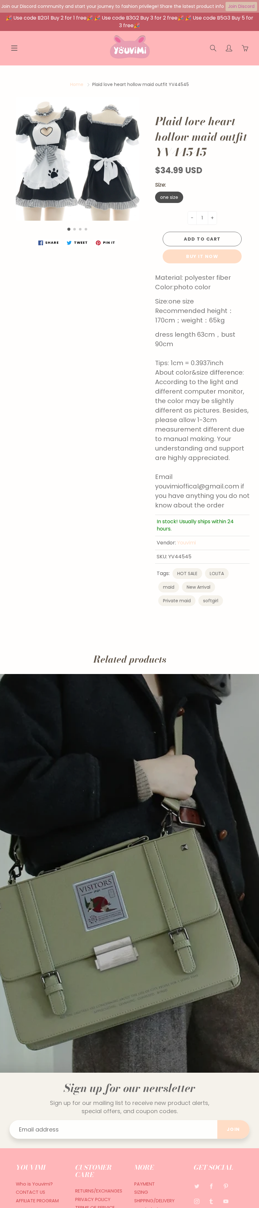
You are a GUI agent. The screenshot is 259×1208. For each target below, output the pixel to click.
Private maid (177, 601)
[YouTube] (226, 1201)
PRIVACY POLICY (93, 1199)
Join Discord (241, 6)
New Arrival (198, 587)
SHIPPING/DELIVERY (154, 1201)
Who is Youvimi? (34, 1184)
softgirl (210, 601)
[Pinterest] (226, 1186)
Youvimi (186, 542)
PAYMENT (144, 1184)
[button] (69, 229)
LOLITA (217, 573)
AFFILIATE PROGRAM (37, 1201)
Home (76, 84)
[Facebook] (211, 1186)
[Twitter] (196, 1186)
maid (168, 587)
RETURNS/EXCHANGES (98, 1191)
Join (233, 1129)
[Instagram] (196, 1201)
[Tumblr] (211, 1201)
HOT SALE (187, 573)
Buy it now (202, 256)
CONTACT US (30, 1192)
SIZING (141, 1192)
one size (169, 197)
